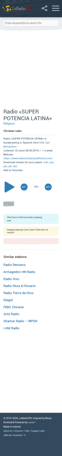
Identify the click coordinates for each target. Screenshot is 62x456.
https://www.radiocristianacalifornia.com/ (28, 158)
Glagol (8, 300)
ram (15, 166)
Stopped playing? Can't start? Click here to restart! (27, 231)
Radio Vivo (11, 279)
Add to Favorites (13, 170)
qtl (9, 166)
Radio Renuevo (14, 265)
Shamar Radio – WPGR (20, 321)
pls (5, 166)
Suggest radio (38, 431)
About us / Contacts (13, 431)
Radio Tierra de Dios (18, 293)
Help (27, 431)
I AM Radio (11, 328)
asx (52, 162)
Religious (9, 123)
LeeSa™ (32, 422)
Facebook (17, 435)
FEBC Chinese (13, 307)
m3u (45, 162)
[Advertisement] (31, 70)
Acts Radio (11, 314)
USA (41, 142)
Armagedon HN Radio (19, 272)
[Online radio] (16, 13)
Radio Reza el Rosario (19, 286)
